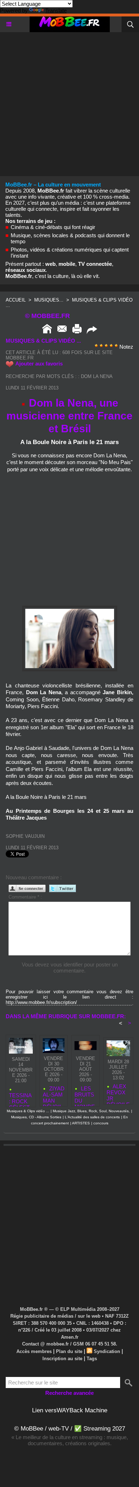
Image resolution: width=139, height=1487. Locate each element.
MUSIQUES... (48, 300)
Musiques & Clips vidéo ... (28, 1111)
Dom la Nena (97, 376)
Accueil (16, 300)
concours (100, 1123)
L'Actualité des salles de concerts (92, 1117)
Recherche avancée (69, 1393)
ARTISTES (81, 1123)
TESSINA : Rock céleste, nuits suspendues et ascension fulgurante (20, 1098)
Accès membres (34, 1351)
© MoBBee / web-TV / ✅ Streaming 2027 (69, 1428)
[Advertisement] (69, 101)
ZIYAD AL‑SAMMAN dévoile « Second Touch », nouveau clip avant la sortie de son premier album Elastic (54, 1094)
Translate (56, 11)
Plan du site (69, 1351)
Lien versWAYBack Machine (69, 1410)
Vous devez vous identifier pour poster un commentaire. (70, 967)
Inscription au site (62, 1358)
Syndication (107, 1351)
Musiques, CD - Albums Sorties (36, 1117)
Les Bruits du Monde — (84, 1094)
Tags (92, 1358)
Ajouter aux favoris (39, 363)
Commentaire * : (25, 897)
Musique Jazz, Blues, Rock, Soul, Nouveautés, (91, 1111)
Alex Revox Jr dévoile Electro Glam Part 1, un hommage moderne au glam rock (118, 1092)
